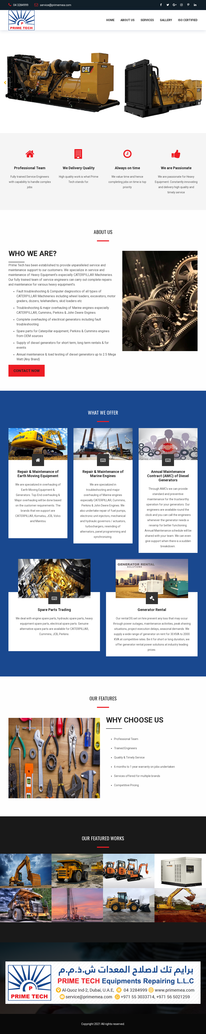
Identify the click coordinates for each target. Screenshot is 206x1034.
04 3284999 (20, 5)
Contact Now (26, 371)
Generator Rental (152, 610)
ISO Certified (188, 20)
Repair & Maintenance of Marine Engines (103, 473)
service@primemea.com (55, 5)
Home (110, 20)
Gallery (166, 20)
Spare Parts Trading (54, 610)
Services (147, 20)
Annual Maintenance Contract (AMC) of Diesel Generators (168, 475)
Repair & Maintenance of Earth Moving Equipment (38, 473)
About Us (128, 20)
